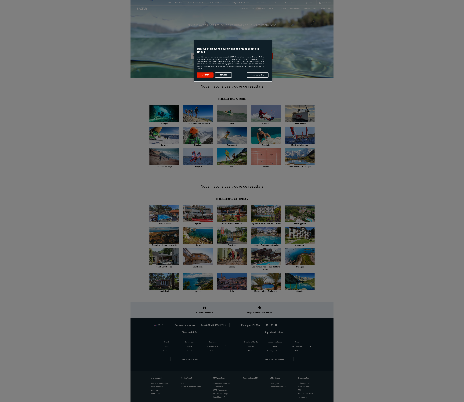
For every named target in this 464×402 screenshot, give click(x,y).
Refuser (223, 75)
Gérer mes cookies (257, 75)
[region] (233, 61)
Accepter (205, 75)
